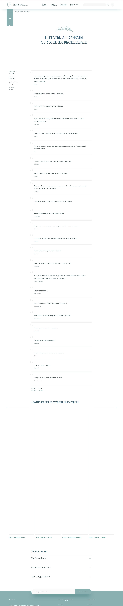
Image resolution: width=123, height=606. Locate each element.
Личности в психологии (54, 5)
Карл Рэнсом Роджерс (39, 558)
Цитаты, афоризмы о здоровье (43, 537)
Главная (21, 11)
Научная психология (44, 5)
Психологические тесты (74, 5)
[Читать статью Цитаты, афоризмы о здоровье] (48, 474)
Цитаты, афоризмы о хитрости (17, 537)
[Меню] (112, 5)
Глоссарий (26, 11)
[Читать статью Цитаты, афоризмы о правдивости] (75, 474)
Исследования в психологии (63, 5)
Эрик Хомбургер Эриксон (40, 577)
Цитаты (41, 390)
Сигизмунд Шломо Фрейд (40, 567)
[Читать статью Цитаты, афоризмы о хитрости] (21, 474)
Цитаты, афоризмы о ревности (97, 537)
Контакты (60, 604)
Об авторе (89, 604)
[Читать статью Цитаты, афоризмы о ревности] (101, 474)
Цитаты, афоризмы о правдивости (71, 537)
